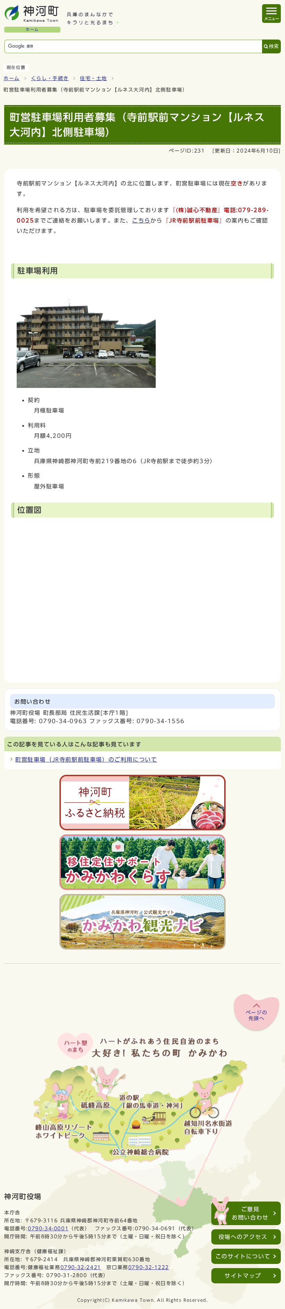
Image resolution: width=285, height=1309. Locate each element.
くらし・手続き (50, 78)
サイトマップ (243, 1275)
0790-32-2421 (80, 1267)
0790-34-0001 (48, 1228)
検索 (274, 46)
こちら (141, 220)
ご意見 (250, 1213)
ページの (256, 1015)
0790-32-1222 (148, 1267)
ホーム (11, 78)
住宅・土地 (93, 78)
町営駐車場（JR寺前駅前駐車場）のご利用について (86, 759)
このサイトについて (242, 1256)
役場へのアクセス (243, 1237)
